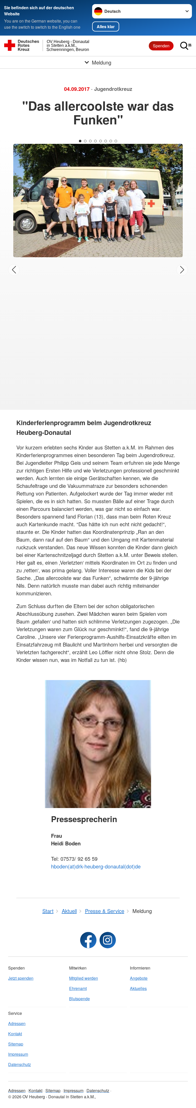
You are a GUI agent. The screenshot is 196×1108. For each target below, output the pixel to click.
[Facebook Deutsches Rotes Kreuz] (88, 940)
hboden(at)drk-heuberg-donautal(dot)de (96, 866)
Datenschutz (19, 1064)
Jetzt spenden (20, 978)
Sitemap (15, 1044)
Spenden (161, 46)
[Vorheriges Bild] (14, 270)
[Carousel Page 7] (110, 141)
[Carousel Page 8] (116, 141)
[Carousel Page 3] (90, 141)
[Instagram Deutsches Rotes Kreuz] (108, 940)
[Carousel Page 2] (85, 141)
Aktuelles (138, 988)
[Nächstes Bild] (182, 270)
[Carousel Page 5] (100, 141)
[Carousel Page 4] (95, 141)
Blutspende (79, 999)
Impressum (18, 1054)
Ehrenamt (78, 988)
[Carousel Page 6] (105, 141)
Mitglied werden (83, 978)
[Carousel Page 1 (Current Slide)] (80, 141)
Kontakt (15, 1034)
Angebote (139, 978)
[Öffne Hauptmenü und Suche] (186, 46)
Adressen (17, 1023)
